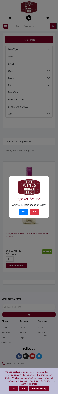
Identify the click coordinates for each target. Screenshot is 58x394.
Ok (13, 388)
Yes (23, 211)
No (23, 388)
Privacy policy (39, 388)
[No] (54, 381)
